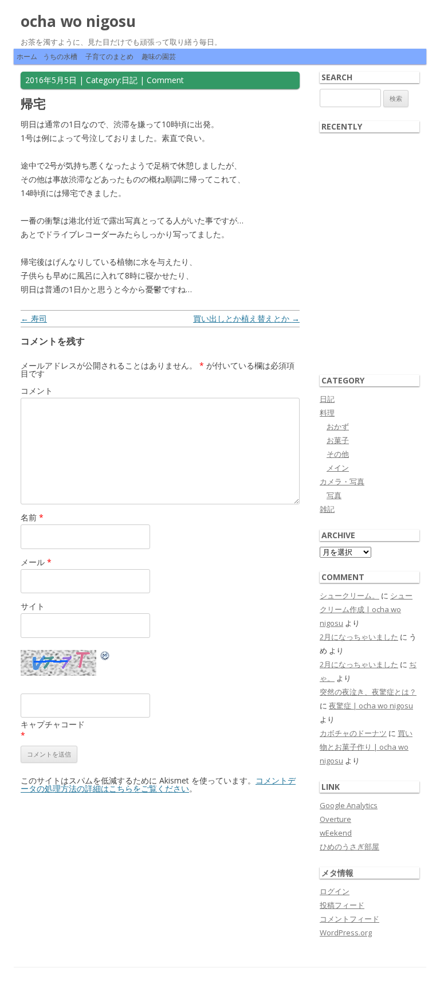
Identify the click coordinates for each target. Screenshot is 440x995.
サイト (33, 606)
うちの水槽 (60, 56)
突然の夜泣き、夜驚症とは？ (368, 692)
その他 (338, 454)
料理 (327, 413)
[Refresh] (105, 657)
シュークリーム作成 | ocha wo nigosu (366, 609)
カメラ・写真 (342, 481)
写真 (334, 495)
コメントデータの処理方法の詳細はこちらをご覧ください (158, 784)
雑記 (327, 509)
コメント (37, 390)
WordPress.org (346, 932)
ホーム (27, 56)
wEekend (336, 833)
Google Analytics (349, 805)
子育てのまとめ (109, 56)
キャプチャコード (53, 724)
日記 (129, 80)
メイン (338, 468)
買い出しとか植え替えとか (246, 318)
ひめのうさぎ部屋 (349, 846)
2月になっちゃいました (359, 637)
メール (36, 562)
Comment (165, 80)
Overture (335, 819)
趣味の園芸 (159, 56)
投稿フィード (342, 905)
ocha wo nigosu (78, 21)
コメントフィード (349, 919)
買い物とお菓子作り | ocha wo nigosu (366, 747)
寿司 (34, 318)
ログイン (334, 891)
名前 (32, 517)
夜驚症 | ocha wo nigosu (371, 705)
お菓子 (338, 440)
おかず (338, 426)
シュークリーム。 (349, 595)
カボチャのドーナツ (353, 733)
